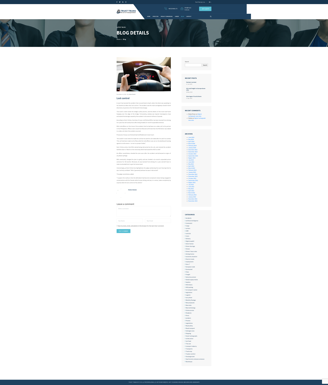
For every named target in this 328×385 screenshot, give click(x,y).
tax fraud (188, 341)
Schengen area (190, 331)
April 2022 (191, 191)
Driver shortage (190, 246)
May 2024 (191, 139)
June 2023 (191, 162)
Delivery (188, 238)
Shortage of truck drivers (193, 96)
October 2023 (192, 154)
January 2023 (192, 172)
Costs (187, 236)
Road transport (190, 328)
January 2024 (192, 147)
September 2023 (193, 156)
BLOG (182, 16)
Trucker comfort (190, 354)
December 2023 (192, 150)
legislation (189, 292)
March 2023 (191, 168)
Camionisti (189, 223)
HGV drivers (189, 285)
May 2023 (191, 164)
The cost (188, 344)
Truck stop (189, 351)
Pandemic (189, 313)
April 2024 (191, 141)
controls (188, 233)
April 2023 (191, 166)
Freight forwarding (167, 16)
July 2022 (191, 184)
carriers (188, 228)
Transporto (189, 349)
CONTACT (188, 16)
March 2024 (191, 143)
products (188, 318)
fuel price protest (191, 277)
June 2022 (191, 186)
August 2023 (191, 158)
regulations (189, 323)
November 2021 (192, 201)
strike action (189, 338)
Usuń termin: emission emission (195, 359)
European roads (190, 267)
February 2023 (192, 170)
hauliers (188, 282)
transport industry (191, 346)
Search (187, 61)
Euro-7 (188, 264)
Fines (187, 272)
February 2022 (192, 195)
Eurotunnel (189, 269)
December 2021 (192, 199)
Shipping (188, 333)
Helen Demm (132, 94)
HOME (148, 16)
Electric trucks (190, 259)
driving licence (190, 254)
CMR (187, 231)
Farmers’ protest (191, 82)
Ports (187, 315)
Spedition (155, 16)
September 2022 (193, 180)
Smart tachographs (191, 336)
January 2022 (192, 197)
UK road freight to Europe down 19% (195, 89)
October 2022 (192, 178)
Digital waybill (190, 241)
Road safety (189, 326)
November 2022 (192, 176)
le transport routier (191, 290)
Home (119, 39)
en (210, 2)
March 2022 (191, 193)
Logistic (188, 295)
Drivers (188, 249)
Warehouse (189, 361)
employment (189, 262)
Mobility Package (191, 300)
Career (177, 16)
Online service (190, 310)
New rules (189, 305)
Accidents (188, 218)
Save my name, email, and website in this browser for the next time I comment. (141, 226)
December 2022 (192, 174)
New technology (190, 308)
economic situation (191, 256)
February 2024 (192, 145)
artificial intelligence (192, 221)
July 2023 (191, 160)
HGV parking (189, 287)
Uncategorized (190, 356)
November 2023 (192, 152)
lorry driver (189, 297)
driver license (189, 244)
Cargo (187, 226)
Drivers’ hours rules (191, 251)
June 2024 (191, 137)
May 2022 (191, 188)
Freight (188, 274)
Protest (188, 320)
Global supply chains (192, 279)
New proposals (190, 303)
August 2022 (191, 182)
